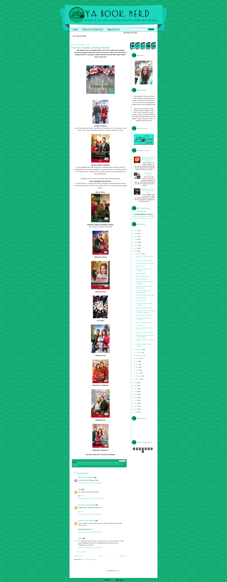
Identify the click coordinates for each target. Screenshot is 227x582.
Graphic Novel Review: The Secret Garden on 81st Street (148, 159)
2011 (135, 403)
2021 (135, 245)
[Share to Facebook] (125, 461)
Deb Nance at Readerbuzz (86, 477)
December (139, 254)
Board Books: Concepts (148, 174)
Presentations (114, 30)
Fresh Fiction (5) (141, 301)
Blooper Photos (140, 266)
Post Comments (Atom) (89, 559)
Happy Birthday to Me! (142, 276)
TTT (81, 496)
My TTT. (80, 511)
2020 (136, 248)
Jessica (80, 538)
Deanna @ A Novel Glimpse (86, 505)
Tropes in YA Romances (92, 30)
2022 (136, 242)
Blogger (117, 571)
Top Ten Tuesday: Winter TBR (145, 295)
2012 (135, 400)
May (137, 367)
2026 (136, 230)
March (138, 373)
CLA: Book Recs (79, 36)
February (139, 376)
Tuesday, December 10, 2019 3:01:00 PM (90, 514)
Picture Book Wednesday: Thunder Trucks (143, 291)
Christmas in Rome (91, 462)
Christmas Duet (81, 462)
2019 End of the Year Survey (144, 261)
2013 (135, 397)
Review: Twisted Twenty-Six (144, 308)
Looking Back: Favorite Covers (145, 263)
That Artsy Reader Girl (111, 464)
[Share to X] (123, 461)
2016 (135, 388)
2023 (136, 239)
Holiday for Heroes (99, 464)
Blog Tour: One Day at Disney (144, 332)
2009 (136, 409)
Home (75, 30)
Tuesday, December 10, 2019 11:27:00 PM (90, 532)
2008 (136, 412)
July (137, 361)
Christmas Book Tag (142, 279)
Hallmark (91, 464)
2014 (136, 394)
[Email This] (120, 461)
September (139, 355)
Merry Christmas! (141, 273)
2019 (135, 251)
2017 (135, 385)
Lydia (79, 489)
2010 (136, 406)
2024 (136, 236)
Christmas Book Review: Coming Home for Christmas (145, 311)
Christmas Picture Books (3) (144, 315)
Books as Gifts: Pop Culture (144, 322)
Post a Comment (81, 552)
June (137, 364)
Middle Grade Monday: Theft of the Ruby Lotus (148, 190)
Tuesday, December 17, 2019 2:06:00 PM (90, 548)
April (137, 370)
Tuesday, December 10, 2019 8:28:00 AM (90, 483)
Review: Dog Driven (142, 298)
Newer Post (78, 556)
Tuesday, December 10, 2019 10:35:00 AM (90, 498)
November (139, 349)
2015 (135, 391)
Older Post (123, 556)
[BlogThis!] (121, 461)
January (138, 379)
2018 (135, 383)
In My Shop (139, 325)
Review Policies (130, 33)
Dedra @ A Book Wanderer (86, 521)
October (138, 352)
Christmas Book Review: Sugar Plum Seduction (145, 336)
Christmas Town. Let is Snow (105, 462)
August (138, 358)
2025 (136, 233)
